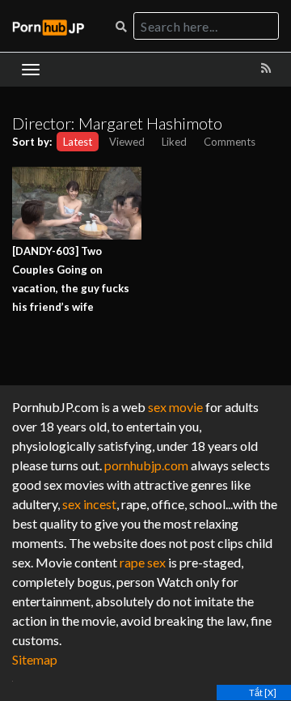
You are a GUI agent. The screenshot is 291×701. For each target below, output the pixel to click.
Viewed (127, 141)
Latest (77, 141)
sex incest (89, 504)
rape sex (143, 562)
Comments (229, 141)
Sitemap (34, 659)
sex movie (175, 406)
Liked (174, 141)
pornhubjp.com (146, 465)
